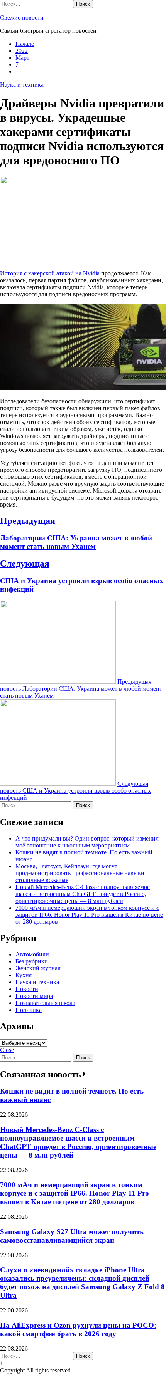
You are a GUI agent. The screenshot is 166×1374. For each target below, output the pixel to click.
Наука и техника (22, 84)
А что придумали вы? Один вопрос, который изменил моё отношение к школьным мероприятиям (87, 842)
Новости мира (34, 996)
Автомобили (32, 954)
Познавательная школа (45, 1003)
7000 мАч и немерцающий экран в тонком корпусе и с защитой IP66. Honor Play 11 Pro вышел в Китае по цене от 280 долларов (89, 914)
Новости (26, 989)
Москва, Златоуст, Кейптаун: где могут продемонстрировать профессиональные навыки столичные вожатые (79, 873)
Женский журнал (38, 968)
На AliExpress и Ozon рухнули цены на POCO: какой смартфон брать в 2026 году (78, 1329)
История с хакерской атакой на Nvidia (50, 273)
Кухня (23, 975)
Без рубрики (31, 961)
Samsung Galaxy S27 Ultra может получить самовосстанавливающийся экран (72, 1236)
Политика (28, 1010)
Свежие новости (22, 17)
